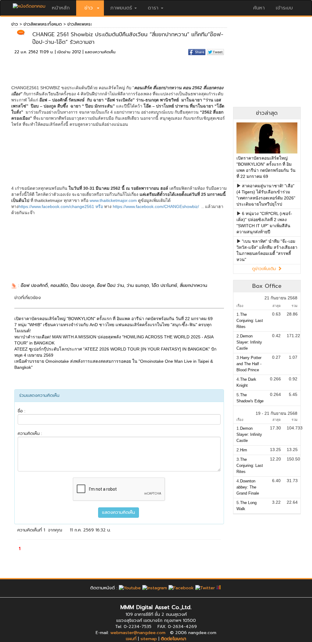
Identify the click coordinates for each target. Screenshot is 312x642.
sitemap (148, 639)
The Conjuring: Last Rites (249, 320)
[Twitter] (205, 588)
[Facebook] (181, 588)
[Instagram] (154, 588)
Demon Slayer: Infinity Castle (249, 342)
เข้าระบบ (284, 8)
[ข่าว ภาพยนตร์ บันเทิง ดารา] (29, 5)
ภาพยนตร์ (121, 8)
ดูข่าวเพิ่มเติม (265, 269)
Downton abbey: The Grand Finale (247, 487)
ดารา (153, 8)
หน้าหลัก (61, 8)
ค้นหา (259, 8)
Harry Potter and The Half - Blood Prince (248, 363)
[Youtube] (130, 588)
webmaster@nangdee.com (137, 633)
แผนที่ (131, 639)
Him (243, 450)
